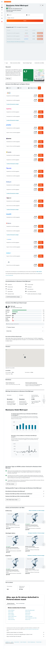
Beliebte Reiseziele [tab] (10, 603)
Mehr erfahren (39, 271)
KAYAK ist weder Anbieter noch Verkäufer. (15, 632)
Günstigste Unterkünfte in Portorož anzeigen (36, 533)
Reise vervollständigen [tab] (20, 603)
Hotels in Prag (27, 611)
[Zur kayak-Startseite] (7, 1)
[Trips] (1, 18)
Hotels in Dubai (10, 611)
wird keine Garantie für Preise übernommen (32, 629)
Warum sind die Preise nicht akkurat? (14, 636)
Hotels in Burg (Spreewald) (29, 610)
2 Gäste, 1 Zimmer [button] (10, 17)
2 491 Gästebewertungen (17, 8)
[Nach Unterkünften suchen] (1, 7)
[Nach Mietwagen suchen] (1, 10)
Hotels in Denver (11, 617)
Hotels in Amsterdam (28, 616)
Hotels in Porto (27, 619)
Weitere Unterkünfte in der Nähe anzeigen (36, 510)
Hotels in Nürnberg (11, 619)
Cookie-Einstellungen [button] (9, 275)
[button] (2, 1)
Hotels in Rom (27, 614)
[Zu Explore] (1, 13)
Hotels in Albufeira (11, 610)
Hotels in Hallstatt (11, 614)
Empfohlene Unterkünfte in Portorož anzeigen (36, 555)
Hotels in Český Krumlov (12, 616)
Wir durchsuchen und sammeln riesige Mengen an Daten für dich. (19, 634)
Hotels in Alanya (11, 613)
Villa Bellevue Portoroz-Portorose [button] (31, 525)
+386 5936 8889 (9, 11)
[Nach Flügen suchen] (1, 5)
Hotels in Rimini (28, 613)
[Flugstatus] (1, 15)
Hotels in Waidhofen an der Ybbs (30, 617)
